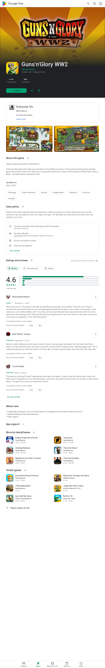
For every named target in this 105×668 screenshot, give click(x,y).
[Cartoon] (86, 192)
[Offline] (11, 198)
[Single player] (58, 192)
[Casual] (44, 192)
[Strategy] (12, 192)
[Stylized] (73, 192)
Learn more (21, 119)
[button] (29, 139)
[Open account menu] (101, 4)
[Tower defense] (28, 192)
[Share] (32, 90)
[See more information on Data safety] (23, 207)
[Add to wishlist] (39, 90)
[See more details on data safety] (15, 251)
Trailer (52, 36)
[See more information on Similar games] (25, 470)
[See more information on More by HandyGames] (34, 432)
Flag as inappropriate (18, 508)
